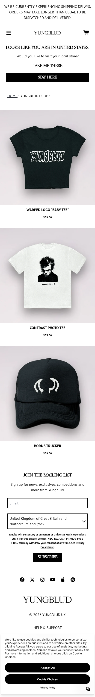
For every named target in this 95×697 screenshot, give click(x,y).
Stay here (47, 77)
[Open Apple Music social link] (63, 580)
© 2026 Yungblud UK (47, 614)
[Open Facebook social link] (22, 580)
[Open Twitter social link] (32, 580)
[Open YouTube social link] (53, 580)
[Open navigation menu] (9, 33)
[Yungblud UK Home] (47, 33)
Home (12, 95)
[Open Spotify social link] (73, 580)
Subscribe (47, 557)
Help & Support (47, 627)
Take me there (47, 66)
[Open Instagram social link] (42, 580)
